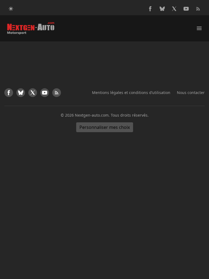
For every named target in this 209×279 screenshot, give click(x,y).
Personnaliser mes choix (104, 127)
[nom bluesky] (162, 8)
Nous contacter (191, 92)
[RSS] (198, 8)
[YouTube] (186, 8)
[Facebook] (150, 8)
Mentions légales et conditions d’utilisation (131, 92)
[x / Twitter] (174, 8)
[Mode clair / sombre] (11, 8)
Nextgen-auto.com (92, 115)
